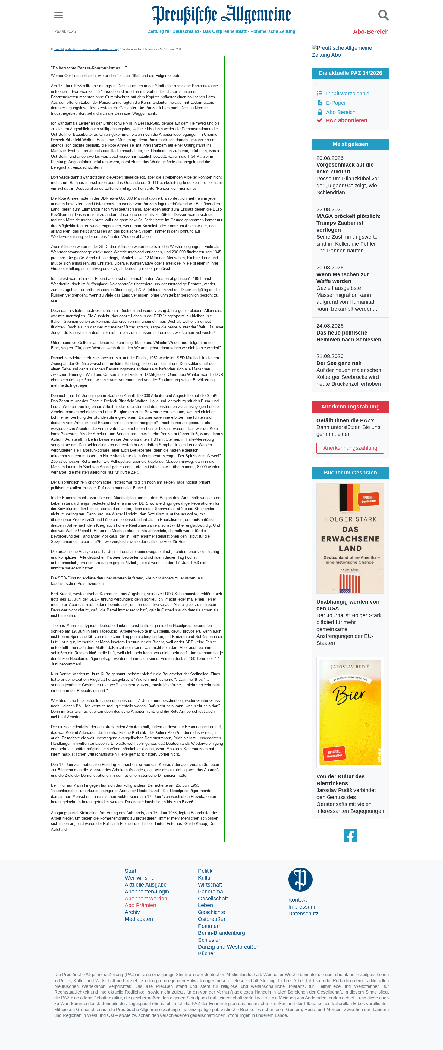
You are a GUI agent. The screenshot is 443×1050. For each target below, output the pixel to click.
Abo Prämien (140, 905)
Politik (205, 871)
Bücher (206, 953)
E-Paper (334, 103)
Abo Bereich (339, 112)
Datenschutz (303, 914)
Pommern (210, 926)
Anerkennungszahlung (350, 448)
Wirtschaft (210, 885)
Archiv (132, 912)
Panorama (210, 892)
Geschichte (211, 912)
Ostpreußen (212, 919)
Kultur (205, 878)
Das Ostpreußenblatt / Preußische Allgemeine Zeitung (86, 49)
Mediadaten (139, 919)
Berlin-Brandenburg (221, 933)
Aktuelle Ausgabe (146, 885)
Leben (205, 905)
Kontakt (297, 900)
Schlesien (210, 940)
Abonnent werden (146, 899)
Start (130, 871)
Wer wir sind (140, 878)
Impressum (301, 907)
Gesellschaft (213, 899)
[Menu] (59, 15)
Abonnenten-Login (147, 892)
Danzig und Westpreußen (228, 947)
